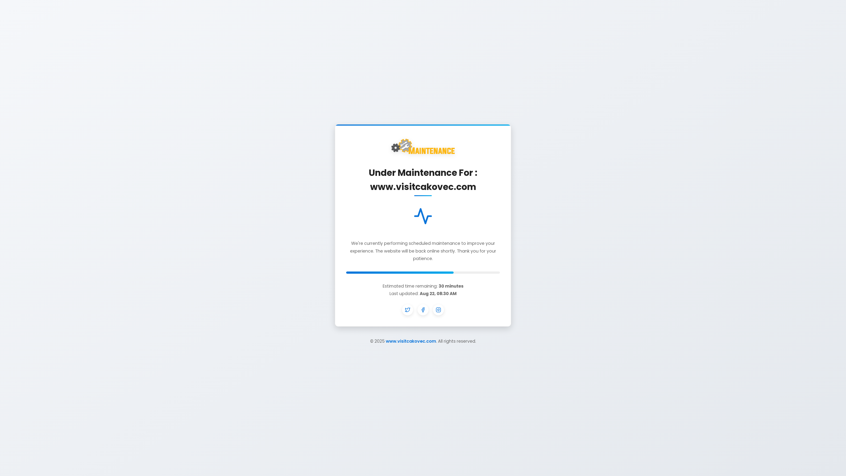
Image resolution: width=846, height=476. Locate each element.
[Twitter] (407, 309)
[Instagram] (438, 309)
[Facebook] (423, 309)
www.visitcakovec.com (411, 341)
